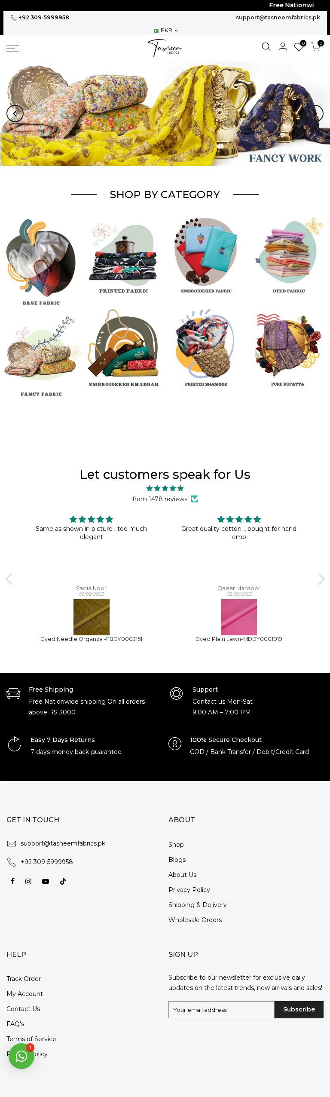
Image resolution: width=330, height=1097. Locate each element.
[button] (15, 110)
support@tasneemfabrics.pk (278, 17)
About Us (182, 867)
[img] (165, 481)
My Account (24, 987)
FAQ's (15, 1017)
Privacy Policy (189, 882)
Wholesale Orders (195, 912)
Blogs (177, 852)
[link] (43, 48)
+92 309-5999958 (43, 17)
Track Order (23, 972)
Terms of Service (31, 1032)
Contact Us (23, 1002)
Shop (176, 837)
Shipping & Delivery (197, 897)
